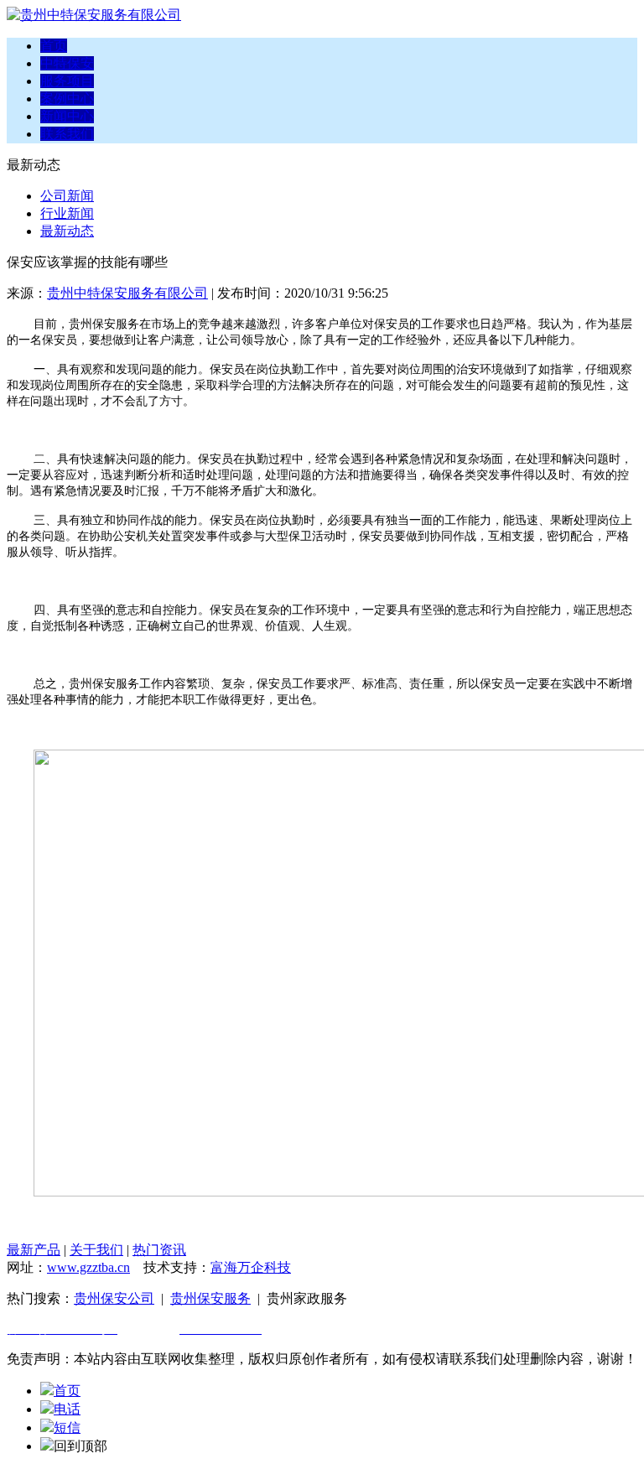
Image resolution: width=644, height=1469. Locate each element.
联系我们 (67, 134)
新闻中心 (67, 116)
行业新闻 (67, 213)
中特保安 (67, 63)
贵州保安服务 (210, 1298)
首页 (53, 46)
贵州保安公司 (114, 1298)
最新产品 (33, 1250)
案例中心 (67, 98)
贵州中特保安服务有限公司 (127, 293)
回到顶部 (80, 1446)
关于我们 (96, 1250)
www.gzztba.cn (88, 1267)
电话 (67, 1409)
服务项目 (67, 81)
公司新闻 (67, 196)
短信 (67, 1427)
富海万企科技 (250, 1267)
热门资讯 (159, 1250)
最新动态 (67, 231)
